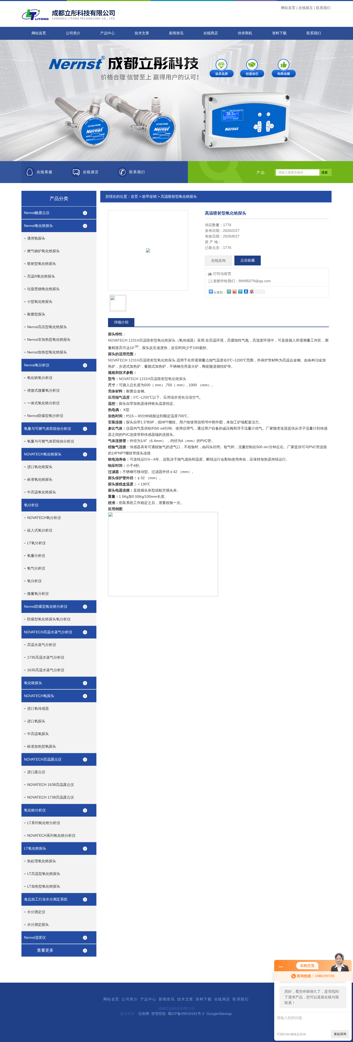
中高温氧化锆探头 (41, 492)
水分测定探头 (38, 924)
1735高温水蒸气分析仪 (45, 657)
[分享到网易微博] (251, 291)
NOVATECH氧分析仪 (44, 518)
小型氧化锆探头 (39, 301)
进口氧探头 (36, 721)
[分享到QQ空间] (229, 291)
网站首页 (288, 8)
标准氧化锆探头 (39, 479)
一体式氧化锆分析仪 (43, 403)
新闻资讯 (176, 33)
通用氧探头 (36, 238)
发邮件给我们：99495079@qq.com (242, 281)
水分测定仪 (36, 912)
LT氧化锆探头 (35, 848)
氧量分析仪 (36, 556)
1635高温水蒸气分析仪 (45, 670)
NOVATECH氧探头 (39, 696)
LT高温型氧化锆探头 (43, 874)
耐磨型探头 (36, 314)
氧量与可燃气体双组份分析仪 (47, 429)
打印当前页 (222, 274)
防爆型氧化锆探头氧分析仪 (49, 619)
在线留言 (305, 8)
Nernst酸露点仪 (36, 213)
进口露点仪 (36, 772)
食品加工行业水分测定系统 (45, 899)
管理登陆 (158, 1014)
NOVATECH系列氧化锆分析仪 (51, 835)
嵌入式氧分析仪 (39, 530)
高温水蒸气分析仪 (41, 645)
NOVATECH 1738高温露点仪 (50, 797)
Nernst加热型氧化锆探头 (47, 352)
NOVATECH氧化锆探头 (43, 454)
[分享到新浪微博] (234, 291)
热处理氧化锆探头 (41, 861)
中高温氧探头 (38, 734)
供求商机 (245, 33)
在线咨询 (218, 261)
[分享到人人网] (246, 291)
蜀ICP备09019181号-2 (186, 1014)
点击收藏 (247, 260)
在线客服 (45, 172)
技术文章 (142, 33)
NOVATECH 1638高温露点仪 (50, 785)
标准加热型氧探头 (41, 746)
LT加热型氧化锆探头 (43, 886)
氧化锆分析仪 (35, 810)
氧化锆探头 (33, 683)
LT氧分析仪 (36, 543)
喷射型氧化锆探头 (41, 264)
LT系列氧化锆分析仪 (43, 823)
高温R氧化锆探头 (41, 276)
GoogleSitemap (219, 1014)
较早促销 (149, 196)
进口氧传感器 (38, 708)
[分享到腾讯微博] (240, 291)
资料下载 (279, 33)
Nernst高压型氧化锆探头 (47, 327)
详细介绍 (121, 322)
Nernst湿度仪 (35, 937)
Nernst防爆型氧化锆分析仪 (45, 606)
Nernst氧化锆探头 (38, 226)
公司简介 (73, 33)
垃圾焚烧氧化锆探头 (43, 289)
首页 (134, 196)
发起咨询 (340, 1034)
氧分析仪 (31, 505)
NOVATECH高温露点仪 (43, 759)
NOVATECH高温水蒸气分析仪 (48, 632)
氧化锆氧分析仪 (39, 378)
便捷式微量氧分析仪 (43, 390)
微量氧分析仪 (38, 593)
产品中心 (107, 33)
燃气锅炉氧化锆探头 (43, 251)
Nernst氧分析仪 (36, 365)
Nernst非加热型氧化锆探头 (49, 339)
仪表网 (143, 1014)
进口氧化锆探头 (39, 467)
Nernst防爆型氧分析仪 (45, 416)
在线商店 (210, 33)
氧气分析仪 (36, 568)
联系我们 (323, 8)
